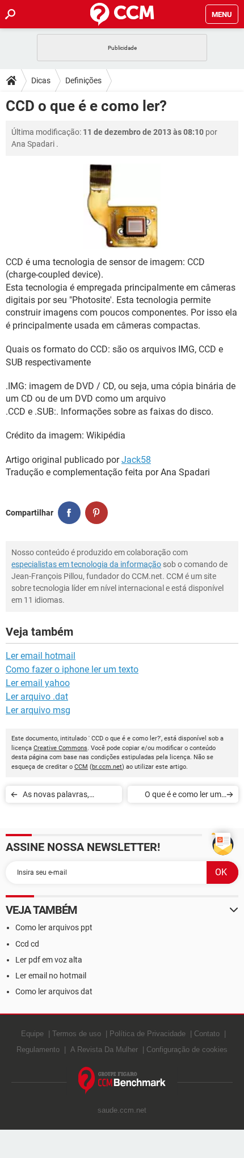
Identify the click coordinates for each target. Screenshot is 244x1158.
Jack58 (136, 459)
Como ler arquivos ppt (53, 927)
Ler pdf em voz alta (48, 959)
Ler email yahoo (38, 683)
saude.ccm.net (122, 1110)
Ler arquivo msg (38, 710)
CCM (81, 766)
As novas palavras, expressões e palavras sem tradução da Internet (67, 796)
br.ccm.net (107, 766)
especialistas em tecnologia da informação (86, 564)
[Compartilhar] (69, 512)
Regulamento (38, 1049)
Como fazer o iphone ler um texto (72, 669)
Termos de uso (76, 1033)
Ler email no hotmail (50, 975)
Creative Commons (60, 748)
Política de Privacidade (148, 1033)
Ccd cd (27, 943)
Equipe (32, 1033)
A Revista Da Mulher (104, 1049)
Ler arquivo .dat (37, 696)
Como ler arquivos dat (53, 991)
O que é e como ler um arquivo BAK (183, 796)
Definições (83, 80)
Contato (207, 1033)
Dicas (41, 80)
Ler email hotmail (40, 655)
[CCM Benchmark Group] (122, 1081)
